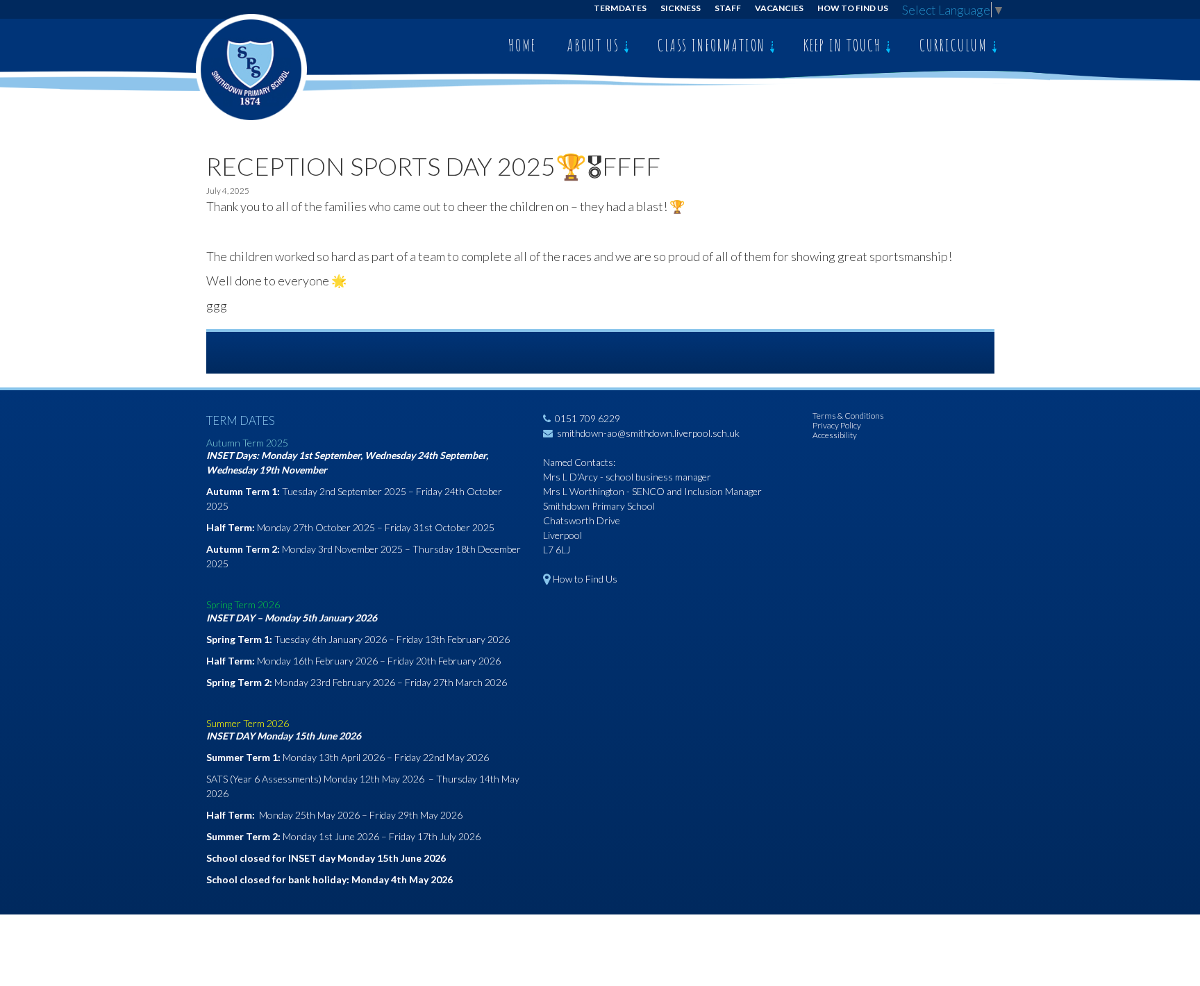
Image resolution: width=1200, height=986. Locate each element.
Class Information (713, 45)
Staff (728, 8)
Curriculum (955, 45)
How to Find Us (852, 8)
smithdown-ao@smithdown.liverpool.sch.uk (648, 433)
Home (522, 45)
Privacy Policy (836, 425)
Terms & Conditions (848, 415)
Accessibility (834, 435)
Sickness (680, 8)
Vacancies (779, 8)
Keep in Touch (844, 45)
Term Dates (620, 8)
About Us (595, 45)
